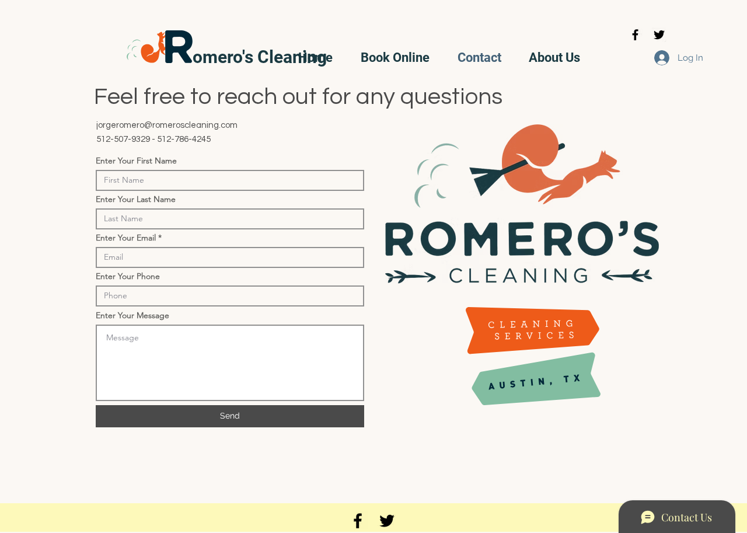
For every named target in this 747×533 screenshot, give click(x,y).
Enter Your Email (126, 238)
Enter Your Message (132, 315)
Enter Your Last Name (136, 199)
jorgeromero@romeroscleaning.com (167, 125)
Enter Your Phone (128, 276)
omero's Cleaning (260, 57)
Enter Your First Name (136, 160)
